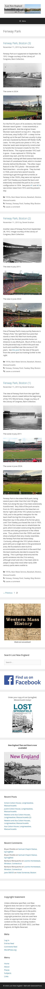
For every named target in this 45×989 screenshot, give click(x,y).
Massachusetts (9, 200)
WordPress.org (10, 950)
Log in (6, 940)
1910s (8, 197)
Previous (7, 593)
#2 (38, 185)
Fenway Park (18, 203)
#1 (31, 185)
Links (6, 976)
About (6, 967)
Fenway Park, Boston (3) (17, 43)
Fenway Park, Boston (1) (17, 383)
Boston (38, 197)
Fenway (9, 203)
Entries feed (9, 943)
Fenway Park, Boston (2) (17, 218)
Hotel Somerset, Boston (26, 872)
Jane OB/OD (9, 872)
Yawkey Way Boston (32, 203)
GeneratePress (36, 986)
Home (6, 963)
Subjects (7, 973)
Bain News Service (18, 197)
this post (15, 350)
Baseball (30, 197)
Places (6, 970)
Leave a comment (13, 206)
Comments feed (10, 946)
